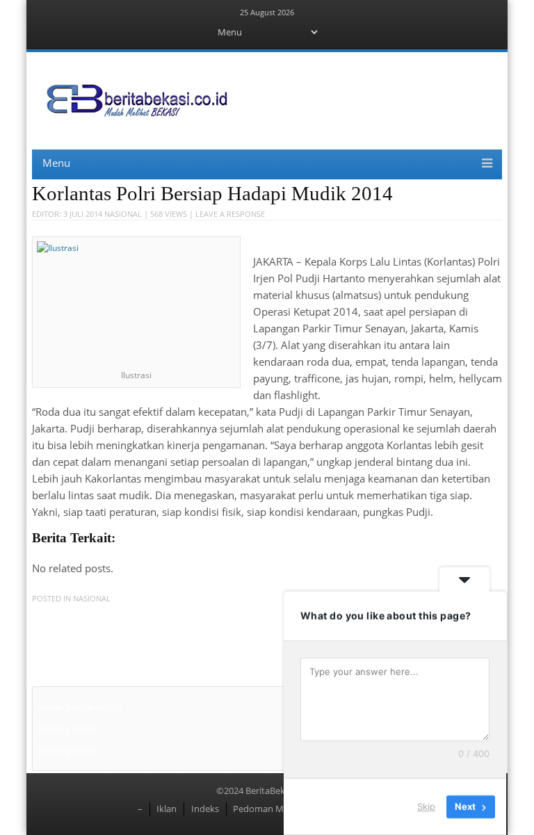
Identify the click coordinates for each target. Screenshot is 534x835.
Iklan (166, 808)
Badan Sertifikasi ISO (79, 707)
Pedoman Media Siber (278, 808)
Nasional (123, 214)
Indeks (205, 808)
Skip (426, 806)
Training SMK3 (66, 728)
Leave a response (230, 214)
